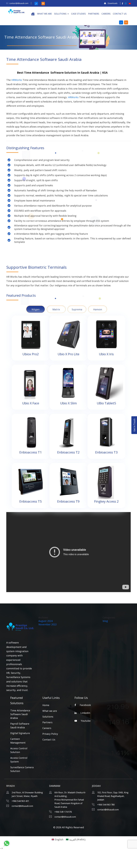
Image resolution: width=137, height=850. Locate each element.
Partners (93, 13)
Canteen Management (18, 740)
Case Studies (78, 13)
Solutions (60, 13)
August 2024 (45, 621)
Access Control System (18, 759)
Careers (106, 13)
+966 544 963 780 (106, 804)
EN (43, 3)
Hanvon (97, 309)
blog (105, 621)
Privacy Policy (50, 733)
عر (36, 3)
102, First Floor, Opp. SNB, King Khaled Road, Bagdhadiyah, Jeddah (112, 796)
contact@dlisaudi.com (18, 3)
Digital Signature (20, 733)
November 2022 (47, 624)
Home (45, 705)
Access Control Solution (18, 750)
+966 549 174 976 (63, 811)
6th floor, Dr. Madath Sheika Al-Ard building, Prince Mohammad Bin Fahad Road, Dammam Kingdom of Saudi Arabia (70, 799)
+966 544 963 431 (20, 801)
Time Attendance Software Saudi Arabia (20, 714)
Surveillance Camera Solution (22, 769)
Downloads (112, 3)
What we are (44, 13)
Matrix (56, 309)
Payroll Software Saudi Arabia (19, 725)
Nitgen (35, 309)
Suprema (77, 309)
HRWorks (16, 80)
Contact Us (120, 13)
